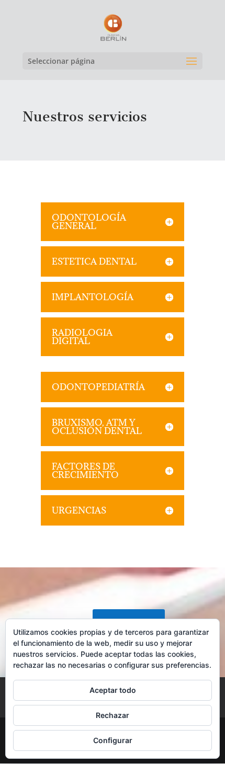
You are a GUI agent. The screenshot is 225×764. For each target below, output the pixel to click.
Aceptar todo (112, 690)
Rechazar (112, 715)
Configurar (112, 740)
